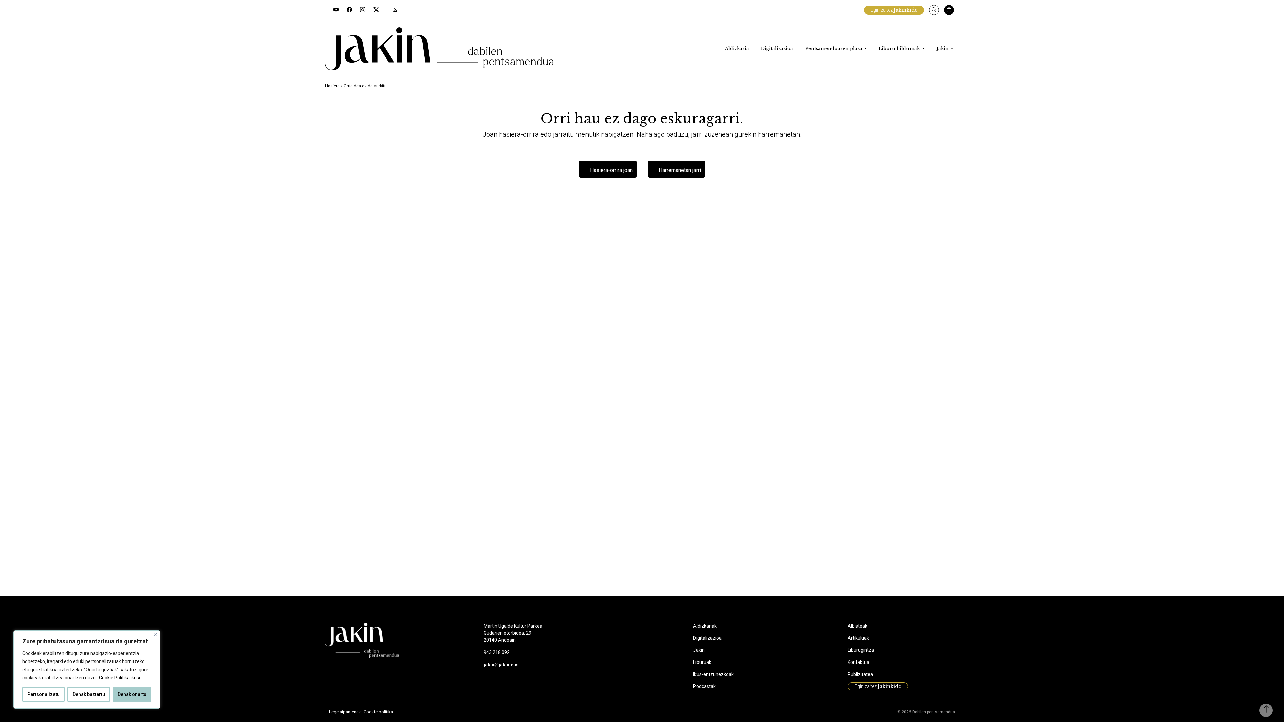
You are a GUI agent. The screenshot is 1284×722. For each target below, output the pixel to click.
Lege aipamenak (345, 711)
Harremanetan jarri (680, 170)
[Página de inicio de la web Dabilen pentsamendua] (439, 49)
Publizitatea (860, 674)
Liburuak (702, 662)
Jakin (943, 48)
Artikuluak (858, 638)
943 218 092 (497, 652)
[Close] (155, 634)
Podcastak (704, 686)
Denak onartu (132, 694)
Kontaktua (858, 662)
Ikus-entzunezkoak (713, 674)
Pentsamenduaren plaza (834, 48)
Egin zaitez (894, 10)
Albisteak (857, 626)
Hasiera (332, 85)
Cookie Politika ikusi (119, 677)
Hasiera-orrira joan (611, 170)
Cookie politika (378, 711)
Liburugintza (861, 650)
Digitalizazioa (777, 48)
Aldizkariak (705, 626)
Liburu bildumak (900, 48)
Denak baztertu (89, 694)
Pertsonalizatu (43, 694)
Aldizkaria (737, 48)
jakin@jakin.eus (501, 664)
